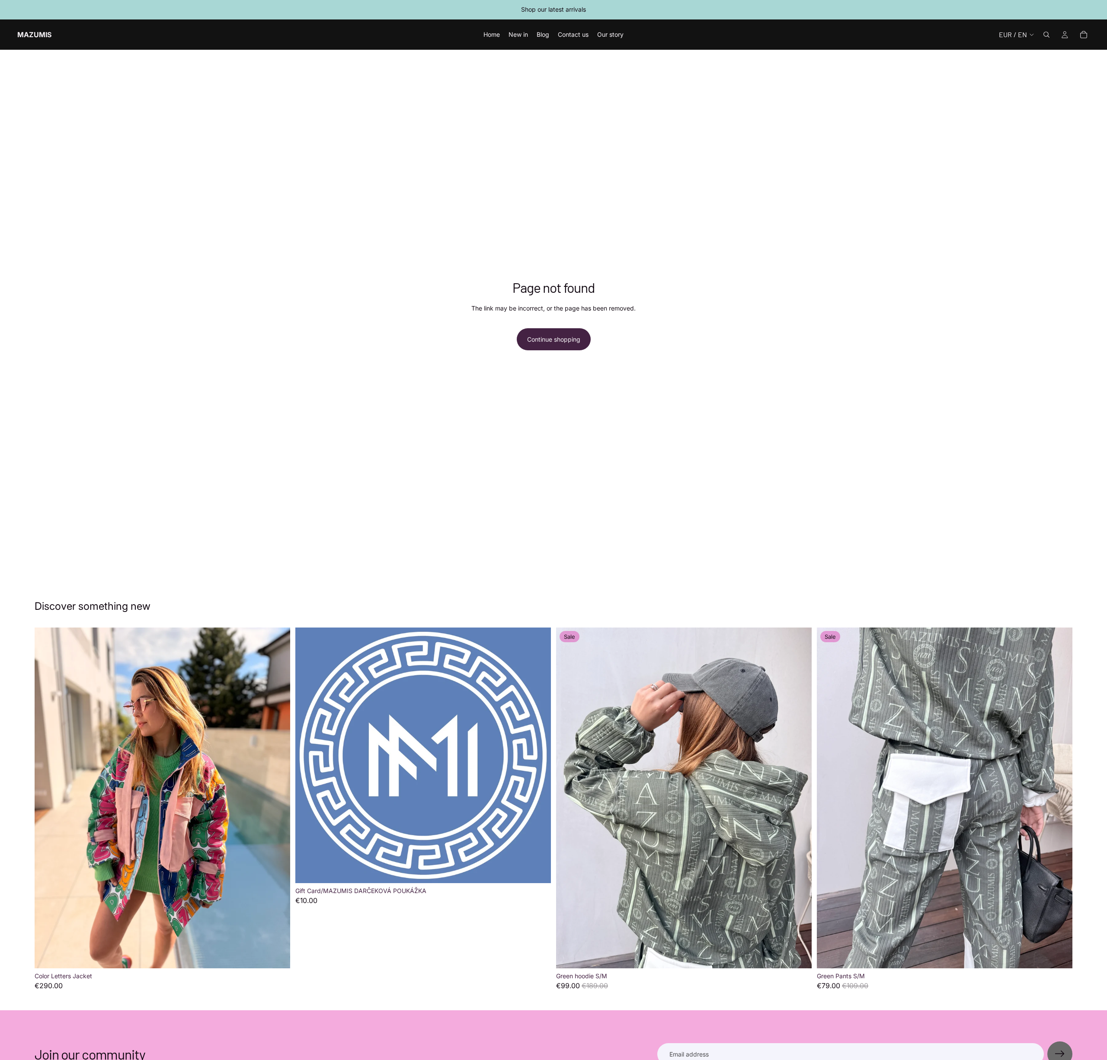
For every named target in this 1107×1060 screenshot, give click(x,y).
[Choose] (537, 869)
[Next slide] (277, 797)
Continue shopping (553, 339)
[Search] (1046, 34)
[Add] (277, 955)
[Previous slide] (48, 797)
